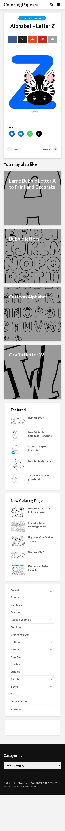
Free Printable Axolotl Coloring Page (40, 510)
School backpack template (38, 448)
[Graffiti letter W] (32, 371)
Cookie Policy (29, 786)
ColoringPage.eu (21, 4)
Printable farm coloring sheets (37, 524)
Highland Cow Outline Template (40, 539)
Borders (15, 597)
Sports (15, 694)
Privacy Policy (15, 786)
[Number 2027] (18, 421)
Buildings (16, 605)
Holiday (15, 642)
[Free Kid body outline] (18, 464)
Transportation (19, 701)
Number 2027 (36, 417)
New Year (16, 657)
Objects (15, 671)
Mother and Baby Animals (38, 568)
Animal (15, 590)
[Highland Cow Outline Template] (18, 540)
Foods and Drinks (21, 619)
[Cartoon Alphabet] (32, 313)
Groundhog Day (20, 634)
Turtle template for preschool (39, 477)
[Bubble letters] (32, 255)
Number (15, 664)
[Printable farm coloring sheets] (18, 526)
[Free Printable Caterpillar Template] (15, 435)
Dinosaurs (17, 612)
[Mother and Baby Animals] (18, 569)
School (15, 686)
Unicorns (16, 709)
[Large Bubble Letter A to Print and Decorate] (32, 197)
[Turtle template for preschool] (15, 478)
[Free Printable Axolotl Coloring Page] (18, 511)
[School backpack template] (15, 450)
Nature (15, 649)
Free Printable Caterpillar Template (40, 434)
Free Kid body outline (40, 461)
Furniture (16, 627)
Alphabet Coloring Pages (32, 18)
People (15, 679)
